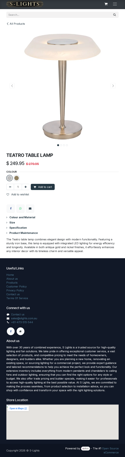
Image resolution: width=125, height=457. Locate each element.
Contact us (13, 294)
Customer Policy (16, 286)
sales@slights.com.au (24, 318)
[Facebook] (11, 208)
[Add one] (25, 187)
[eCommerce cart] (106, 4)
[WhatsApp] (20, 208)
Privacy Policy (15, 290)
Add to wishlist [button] (19, 194)
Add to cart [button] (44, 187)
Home (10, 274)
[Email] (30, 208)
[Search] (115, 15)
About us (12, 278)
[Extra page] (20, 331)
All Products (17, 23)
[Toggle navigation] (115, 4)
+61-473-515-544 (22, 322)
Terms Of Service (17, 298)
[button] (12, 85)
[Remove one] (10, 187)
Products (12, 282)
